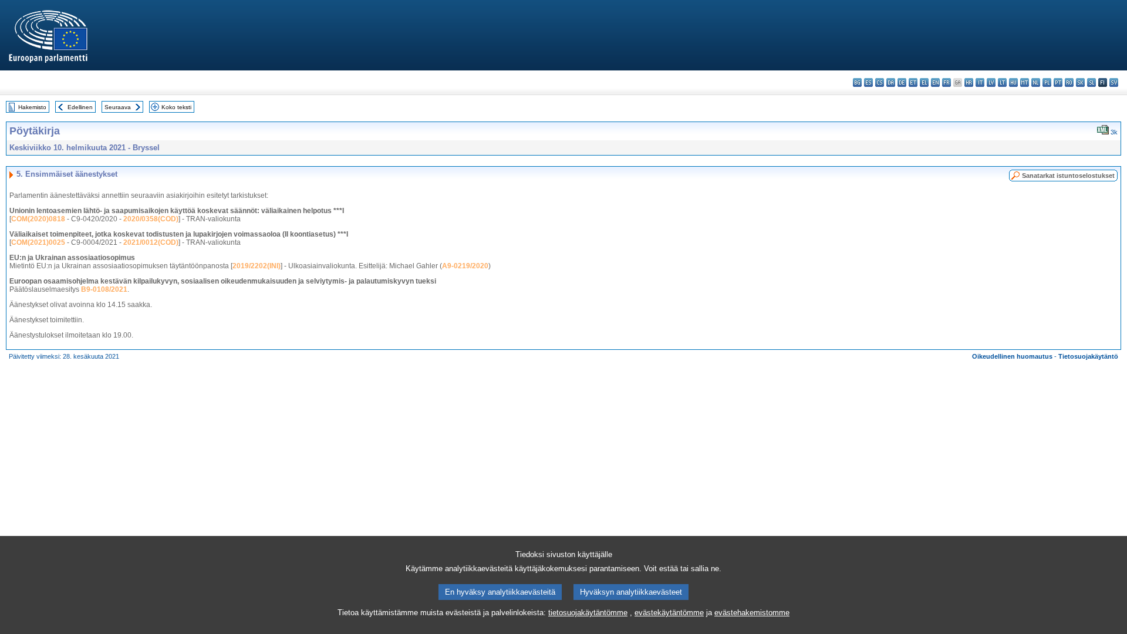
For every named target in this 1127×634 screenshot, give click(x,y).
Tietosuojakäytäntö (1088, 356)
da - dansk (890, 82)
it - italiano (980, 82)
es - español (868, 82)
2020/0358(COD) (150, 219)
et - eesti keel (913, 82)
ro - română (1069, 82)
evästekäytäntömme (669, 612)
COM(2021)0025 (38, 242)
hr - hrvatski (968, 82)
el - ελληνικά (924, 82)
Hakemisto (32, 107)
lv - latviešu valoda (991, 82)
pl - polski (1046, 82)
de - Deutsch (901, 82)
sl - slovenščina (1091, 82)
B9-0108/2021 (104, 289)
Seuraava (117, 107)
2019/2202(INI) (256, 266)
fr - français (946, 82)
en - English (935, 82)
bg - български (857, 82)
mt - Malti (1024, 82)
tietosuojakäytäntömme (587, 612)
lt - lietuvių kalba (1002, 82)
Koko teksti (176, 107)
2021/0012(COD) (150, 242)
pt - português (1058, 82)
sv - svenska (1113, 82)
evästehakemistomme (751, 612)
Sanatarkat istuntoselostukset (1068, 175)
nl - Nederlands (1035, 82)
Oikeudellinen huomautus (1012, 356)
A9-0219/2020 (465, 266)
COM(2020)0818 (38, 219)
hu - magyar (1013, 82)
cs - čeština (879, 82)
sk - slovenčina (1080, 82)
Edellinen (80, 107)
